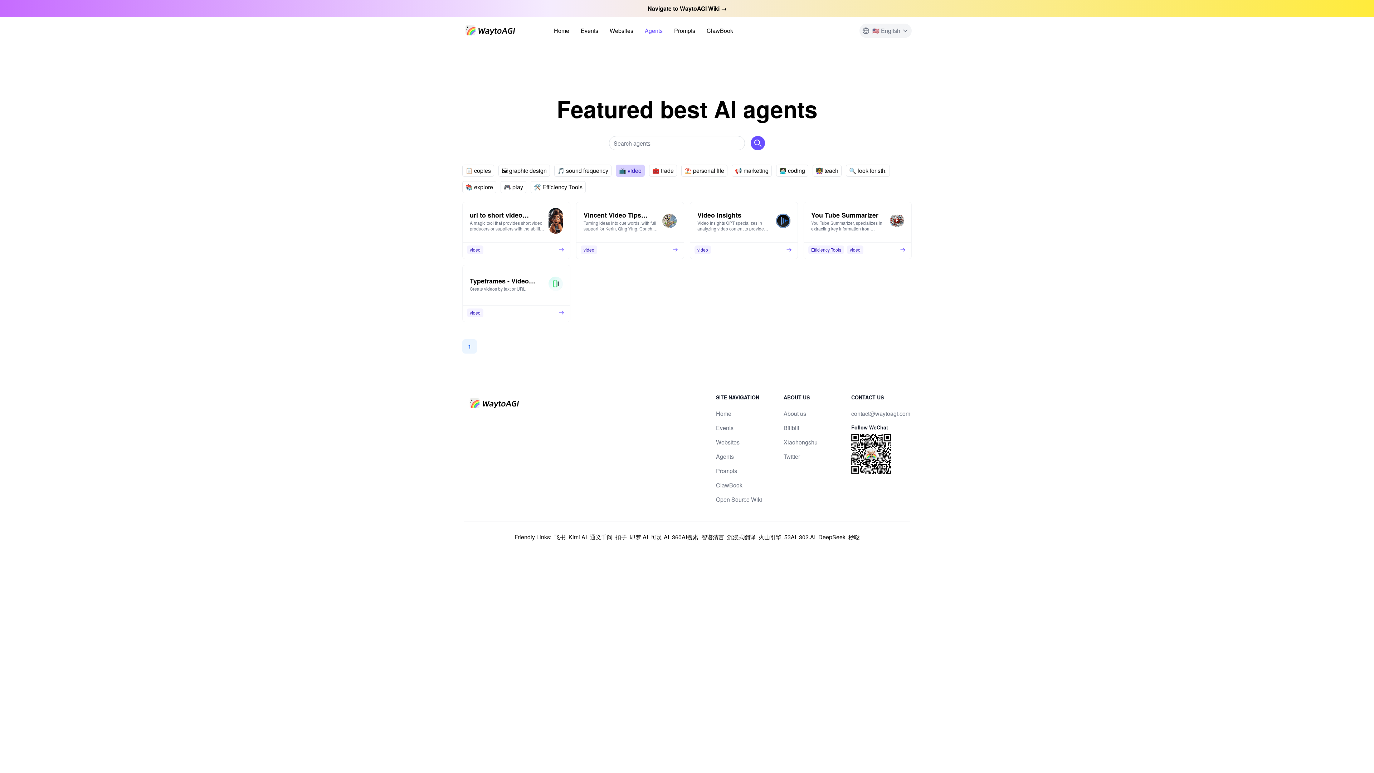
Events (589, 30)
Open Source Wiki (739, 499)
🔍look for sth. (868, 170)
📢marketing (752, 170)
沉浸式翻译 (741, 537)
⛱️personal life (704, 170)
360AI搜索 (685, 537)
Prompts (684, 30)
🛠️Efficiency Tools (558, 187)
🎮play (513, 187)
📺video (630, 170)
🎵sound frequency (582, 170)
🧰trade (663, 170)
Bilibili (791, 428)
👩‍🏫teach (827, 170)
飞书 (560, 537)
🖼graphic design (524, 170)
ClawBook (720, 30)
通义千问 (601, 537)
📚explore (479, 187)
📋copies (478, 170)
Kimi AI (578, 537)
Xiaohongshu (801, 442)
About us (795, 413)
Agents (654, 30)
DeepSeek (832, 537)
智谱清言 (712, 537)
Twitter (792, 456)
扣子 (621, 537)
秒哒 (854, 537)
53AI (790, 537)
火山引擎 (770, 537)
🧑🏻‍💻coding (792, 170)
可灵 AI (660, 537)
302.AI (807, 537)
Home (561, 30)
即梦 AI (639, 537)
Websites (621, 30)
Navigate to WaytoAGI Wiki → (687, 8)
